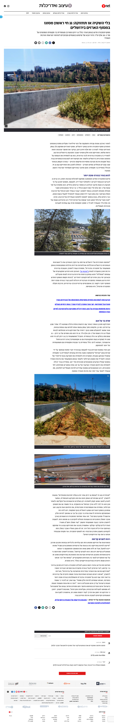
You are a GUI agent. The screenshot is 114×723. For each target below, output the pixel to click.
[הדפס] (43, 42)
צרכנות (79, 721)
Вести (10, 715)
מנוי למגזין (23, 698)
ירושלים (87, 135)
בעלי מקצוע (61, 698)
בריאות (91, 715)
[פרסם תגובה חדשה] (35, 42)
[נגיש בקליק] (32, 683)
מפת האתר (104, 703)
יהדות (79, 717)
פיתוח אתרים (60, 700)
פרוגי (32, 717)
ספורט (103, 719)
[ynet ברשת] (23, 692)
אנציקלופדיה (75, 699)
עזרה (106, 697)
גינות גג (67, 135)
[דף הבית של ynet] (106, 6)
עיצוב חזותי (36, 13)
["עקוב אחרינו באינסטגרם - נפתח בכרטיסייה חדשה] (19, 692)
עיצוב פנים (46, 13)
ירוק (73, 135)
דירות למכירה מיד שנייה (25, 700)
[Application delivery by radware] (50, 684)
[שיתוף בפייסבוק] (50, 42)
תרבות (103, 721)
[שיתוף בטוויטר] (53, 42)
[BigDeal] (26, 707)
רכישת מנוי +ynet (74, 701)
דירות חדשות (47, 698)
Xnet (80, 715)
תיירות (67, 715)
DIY (27, 13)
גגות (93, 135)
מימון (92, 721)
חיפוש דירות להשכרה (39, 700)
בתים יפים (84, 13)
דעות (80, 719)
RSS (92, 701)
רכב (68, 719)
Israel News (90, 697)
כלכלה (103, 717)
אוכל (68, 717)
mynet (31, 715)
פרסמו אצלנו (75, 697)
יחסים (55, 715)
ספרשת (15, 700)
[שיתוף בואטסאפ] (46, 42)
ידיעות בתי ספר (31, 698)
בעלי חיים (66, 721)
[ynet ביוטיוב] (16, 692)
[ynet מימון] (83, 707)
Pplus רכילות (90, 719)
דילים (43, 715)
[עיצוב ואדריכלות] (55, 6)
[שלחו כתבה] (39, 42)
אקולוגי (61, 135)
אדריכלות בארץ (72, 13)
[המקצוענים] (44, 707)
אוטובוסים (80, 135)
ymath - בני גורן (60, 702)
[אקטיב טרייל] (101, 684)
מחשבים (91, 717)
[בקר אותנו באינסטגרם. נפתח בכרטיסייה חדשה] (7, 6)
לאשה (55, 721)
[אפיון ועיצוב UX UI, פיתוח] (13, 683)
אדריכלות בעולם (58, 13)
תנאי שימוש (104, 701)
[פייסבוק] (4, 6)
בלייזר (43, 719)
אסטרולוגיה (54, 717)
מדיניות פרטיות (103, 699)
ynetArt (40, 698)
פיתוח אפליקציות (50, 700)
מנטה (43, 721)
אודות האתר (90, 699)
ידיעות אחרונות (14, 698)
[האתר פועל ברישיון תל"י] (83, 684)
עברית (54, 698)
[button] (57, 90)
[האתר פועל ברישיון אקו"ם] (67, 684)
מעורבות (55, 719)
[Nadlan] (9, 707)
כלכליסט (43, 717)
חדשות (103, 715)
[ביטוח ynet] (63, 707)
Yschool (31, 719)
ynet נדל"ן (30, 721)
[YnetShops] (103, 707)
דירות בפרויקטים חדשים (47, 702)
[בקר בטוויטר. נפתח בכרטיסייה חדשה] (14, 692)
